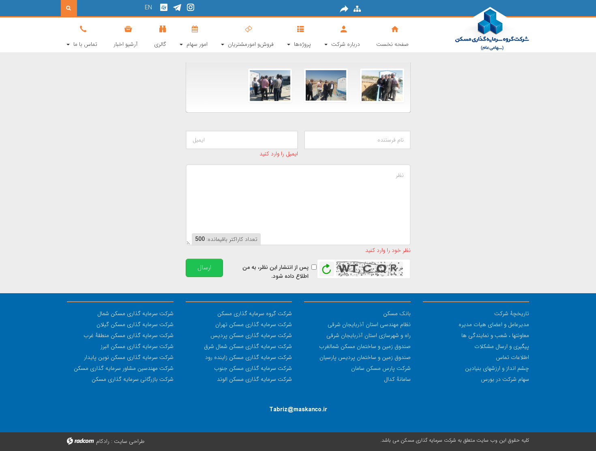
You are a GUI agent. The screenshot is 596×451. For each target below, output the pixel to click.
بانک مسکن (397, 313)
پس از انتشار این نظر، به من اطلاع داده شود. (275, 272)
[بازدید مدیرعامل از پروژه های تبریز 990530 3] (382, 85)
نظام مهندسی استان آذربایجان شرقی (369, 324)
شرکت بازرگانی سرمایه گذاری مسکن (133, 379)
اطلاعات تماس (512, 357)
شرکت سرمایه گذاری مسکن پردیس (251, 335)
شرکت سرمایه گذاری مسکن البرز (137, 346)
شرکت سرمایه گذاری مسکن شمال (135, 313)
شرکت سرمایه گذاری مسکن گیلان (135, 324)
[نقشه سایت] (357, 9)
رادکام (102, 441)
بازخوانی (326, 267)
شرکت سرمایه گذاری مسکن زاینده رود (248, 357)
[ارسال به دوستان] (344, 8)
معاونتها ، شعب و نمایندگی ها (495, 335)
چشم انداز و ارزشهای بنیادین (497, 368)
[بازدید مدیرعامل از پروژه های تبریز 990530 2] (326, 85)
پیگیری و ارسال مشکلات (501, 346)
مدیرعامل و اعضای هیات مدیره (494, 324)
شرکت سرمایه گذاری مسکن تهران (253, 324)
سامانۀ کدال (397, 379)
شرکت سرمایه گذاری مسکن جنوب (253, 368)
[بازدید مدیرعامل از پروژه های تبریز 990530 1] (270, 85)
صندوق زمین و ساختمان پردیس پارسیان (365, 357)
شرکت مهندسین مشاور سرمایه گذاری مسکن (124, 368)
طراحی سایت (129, 441)
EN (148, 7)
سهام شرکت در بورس (505, 379)
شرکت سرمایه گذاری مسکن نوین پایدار (129, 357)
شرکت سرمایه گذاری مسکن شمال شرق (248, 346)
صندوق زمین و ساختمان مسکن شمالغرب (365, 346)
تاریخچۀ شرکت (511, 313)
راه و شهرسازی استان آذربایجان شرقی (368, 335)
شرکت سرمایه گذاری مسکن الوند (254, 379)
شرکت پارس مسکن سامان (381, 368)
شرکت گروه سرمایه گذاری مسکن (254, 313)
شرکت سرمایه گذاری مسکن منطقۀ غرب (129, 335)
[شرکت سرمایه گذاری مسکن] (476, 29)
